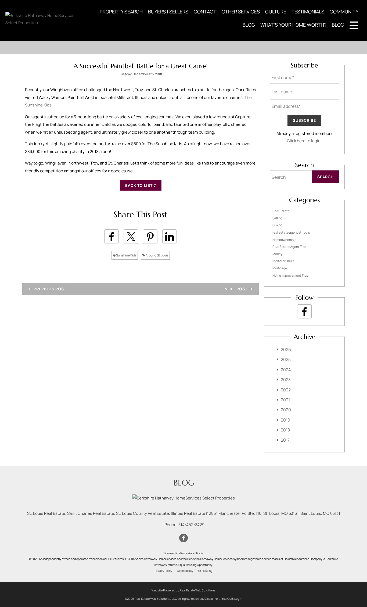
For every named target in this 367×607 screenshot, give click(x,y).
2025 (286, 359)
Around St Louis (156, 255)
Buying (277, 225)
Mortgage (279, 268)
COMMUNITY (344, 11)
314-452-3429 (191, 524)
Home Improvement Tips (290, 275)
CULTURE (275, 11)
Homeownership (284, 239)
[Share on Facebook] (111, 236)
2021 (285, 400)
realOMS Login (232, 599)
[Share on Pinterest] (150, 236)
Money (277, 254)
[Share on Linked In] (169, 236)
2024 (286, 370)
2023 (286, 380)
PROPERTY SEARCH (121, 11)
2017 (285, 440)
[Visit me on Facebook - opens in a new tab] (304, 311)
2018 (285, 430)
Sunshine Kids (126, 255)
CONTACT (205, 11)
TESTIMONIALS (308, 11)
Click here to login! (304, 141)
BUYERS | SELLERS (168, 11)
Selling (277, 218)
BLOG (249, 25)
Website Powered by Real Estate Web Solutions (183, 590)
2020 (286, 410)
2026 (286, 349)
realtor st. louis (283, 261)
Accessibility (185, 571)
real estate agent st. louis (291, 232)
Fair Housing (204, 571)
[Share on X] (131, 236)
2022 (286, 390)
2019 (285, 420)
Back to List (139, 185)
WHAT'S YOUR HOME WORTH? (293, 25)
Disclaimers (212, 599)
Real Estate (281, 211)
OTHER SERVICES (241, 11)
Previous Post (49, 288)
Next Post (237, 288)
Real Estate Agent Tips (289, 246)
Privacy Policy (163, 571)
